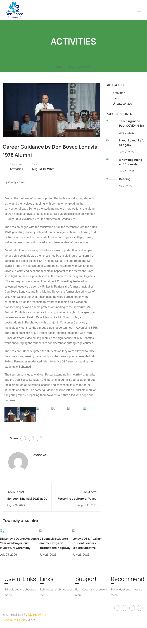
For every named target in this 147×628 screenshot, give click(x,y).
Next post (90, 492)
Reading (125, 179)
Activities (84, 67)
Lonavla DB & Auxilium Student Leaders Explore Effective (87, 543)
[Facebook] (23, 438)
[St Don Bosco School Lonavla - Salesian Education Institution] (23, 10)
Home (58, 67)
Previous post (15, 492)
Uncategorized (122, 104)
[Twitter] (31, 438)
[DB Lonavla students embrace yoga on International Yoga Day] (41, 532)
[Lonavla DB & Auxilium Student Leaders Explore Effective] (74, 532)
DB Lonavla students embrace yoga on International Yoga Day (54, 543)
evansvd (39, 455)
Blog (70, 67)
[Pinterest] (39, 438)
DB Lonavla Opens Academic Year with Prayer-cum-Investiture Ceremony (19, 543)
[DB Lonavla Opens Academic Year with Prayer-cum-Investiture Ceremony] (2, 532)
